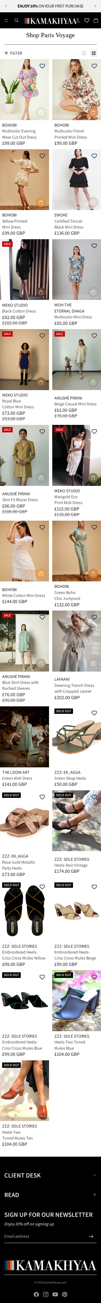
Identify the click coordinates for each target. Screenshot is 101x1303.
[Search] (16, 20)
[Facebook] (36, 1294)
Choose (45, 112)
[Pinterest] (64, 1294)
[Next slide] (95, 6)
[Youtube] (55, 1294)
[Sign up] (91, 1236)
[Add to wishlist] (42, 65)
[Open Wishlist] (86, 20)
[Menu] (6, 20)
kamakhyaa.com (55, 1282)
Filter (16, 53)
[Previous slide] (6, 6)
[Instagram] (46, 1294)
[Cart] (95, 20)
